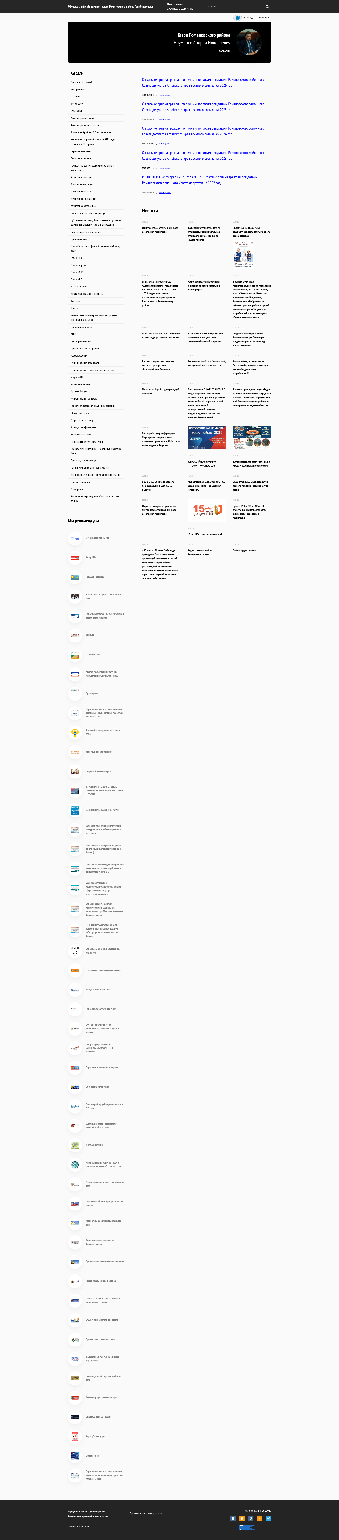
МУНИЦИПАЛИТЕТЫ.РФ (97, 538)
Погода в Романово (95, 576)
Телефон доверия (94, 1145)
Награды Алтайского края (98, 771)
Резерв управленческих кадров (101, 1281)
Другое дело (92, 693)
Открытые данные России (98, 1417)
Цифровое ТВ (92, 1455)
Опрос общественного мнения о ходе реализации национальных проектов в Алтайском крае (104, 712)
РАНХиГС (90, 635)
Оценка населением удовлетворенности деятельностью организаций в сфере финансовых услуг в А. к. (105, 868)
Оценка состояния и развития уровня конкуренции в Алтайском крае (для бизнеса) (103, 848)
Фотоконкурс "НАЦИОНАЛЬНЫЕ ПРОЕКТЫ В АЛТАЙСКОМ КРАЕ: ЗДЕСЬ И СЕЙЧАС (104, 790)
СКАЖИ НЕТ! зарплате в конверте (102, 1319)
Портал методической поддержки (102, 1067)
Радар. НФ (91, 557)
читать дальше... (165, 95)
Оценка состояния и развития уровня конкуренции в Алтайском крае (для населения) (103, 829)
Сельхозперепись (94, 654)
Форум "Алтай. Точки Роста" (99, 989)
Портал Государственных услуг (101, 1009)
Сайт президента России (97, 1086)
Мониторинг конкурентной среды (102, 810)
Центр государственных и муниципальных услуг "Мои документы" (99, 1047)
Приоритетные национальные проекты (105, 1261)
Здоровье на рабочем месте (99, 751)
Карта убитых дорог (95, 1436)
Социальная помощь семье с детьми (103, 970)
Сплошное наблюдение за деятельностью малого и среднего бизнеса (102, 1028)
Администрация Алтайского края (101, 1397)
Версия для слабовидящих (256, 17)
